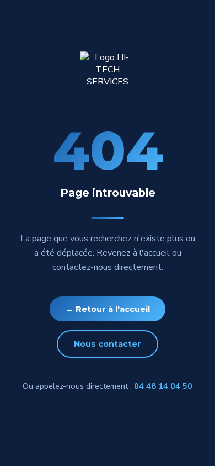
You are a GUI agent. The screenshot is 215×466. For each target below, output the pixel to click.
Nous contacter (107, 344)
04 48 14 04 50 (163, 385)
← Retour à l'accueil (108, 309)
